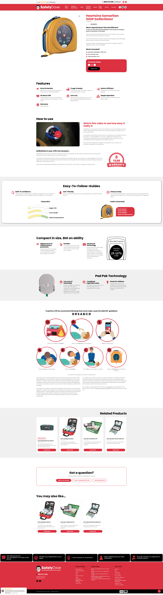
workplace (109, 387)
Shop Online (78, 583)
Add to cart (94, 68)
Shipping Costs (118, 583)
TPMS (77, 572)
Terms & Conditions (119, 584)
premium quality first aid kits (103, 388)
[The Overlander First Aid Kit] (47, 427)
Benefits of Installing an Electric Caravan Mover (100, 569)
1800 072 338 (130, 5)
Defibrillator (78, 579)
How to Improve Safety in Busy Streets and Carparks (100, 579)
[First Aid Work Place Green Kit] (116, 427)
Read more (47, 450)
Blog (116, 570)
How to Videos (118, 575)
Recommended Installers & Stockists (120, 581)
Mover (77, 577)
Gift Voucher (117, 574)
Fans (77, 574)
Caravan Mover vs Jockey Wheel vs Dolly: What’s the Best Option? (100, 577)
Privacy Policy (118, 579)
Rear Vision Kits (79, 569)
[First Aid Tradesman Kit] (93, 427)
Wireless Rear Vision (80, 570)
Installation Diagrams (119, 577)
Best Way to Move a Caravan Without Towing (99, 574)
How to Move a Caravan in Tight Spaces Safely (100, 572)
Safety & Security (79, 575)
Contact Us (117, 572)
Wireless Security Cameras (79, 581)
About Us (117, 569)
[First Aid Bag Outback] (70, 427)
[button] (79, 16)
